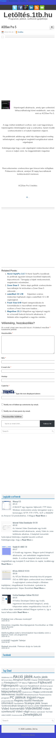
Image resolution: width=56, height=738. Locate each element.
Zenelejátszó (32, 714)
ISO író (18, 689)
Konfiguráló (47, 689)
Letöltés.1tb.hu (28, 15)
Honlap (4, 377)
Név (3, 358)
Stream (44, 703)
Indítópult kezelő (8, 689)
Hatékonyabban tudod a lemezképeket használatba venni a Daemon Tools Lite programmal (26, 634)
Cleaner (34, 680)
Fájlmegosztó (9, 685)
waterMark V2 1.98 (15, 294)
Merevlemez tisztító (12, 694)
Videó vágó (23, 711)
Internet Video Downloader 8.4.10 (25, 522)
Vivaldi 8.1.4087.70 (20, 546)
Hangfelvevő (33, 686)
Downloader (44, 680)
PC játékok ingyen (23, 697)
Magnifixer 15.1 (14, 311)
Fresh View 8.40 (14, 303)
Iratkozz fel (47, 424)
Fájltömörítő (23, 686)
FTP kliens (22, 683)
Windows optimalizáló (37, 712)
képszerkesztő (11, 691)
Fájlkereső (32, 683)
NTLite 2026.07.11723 (21, 570)
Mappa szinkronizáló (43, 692)
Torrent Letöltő (33, 706)
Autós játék (40, 677)
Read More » (41, 516)
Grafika (20, 32)
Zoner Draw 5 (13, 285)
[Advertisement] (28, 67)
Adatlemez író (6, 677)
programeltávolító (7, 701)
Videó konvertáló (13, 708)
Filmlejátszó (10, 682)
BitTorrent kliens (7, 680)
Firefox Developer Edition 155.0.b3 (25, 594)
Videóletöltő (33, 708)
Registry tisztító (23, 700)
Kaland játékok (31, 688)
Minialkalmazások (31, 695)
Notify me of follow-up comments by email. (21, 405)
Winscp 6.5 (17, 501)
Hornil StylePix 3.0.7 (16, 274)
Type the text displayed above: (28, 394)
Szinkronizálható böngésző (14, 705)
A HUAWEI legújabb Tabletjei (13, 640)
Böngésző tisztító (22, 680)
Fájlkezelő (45, 682)
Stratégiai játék (32, 703)
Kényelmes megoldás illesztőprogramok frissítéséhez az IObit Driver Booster (27, 626)
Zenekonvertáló (16, 715)
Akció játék (23, 676)
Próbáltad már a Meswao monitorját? (16, 619)
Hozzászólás (7, 333)
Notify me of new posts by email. (17, 411)
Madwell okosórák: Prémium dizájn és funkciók (21, 646)
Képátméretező (27, 692)
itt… (28, 197)
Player (41, 697)
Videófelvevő (46, 706)
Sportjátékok (19, 703)
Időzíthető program (46, 686)
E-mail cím (6, 367)
